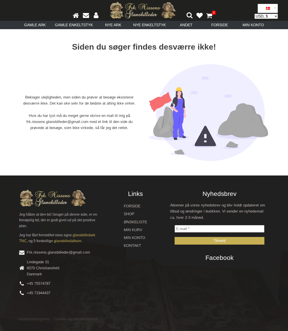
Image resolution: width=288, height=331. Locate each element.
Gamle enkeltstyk (74, 25)
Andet (186, 25)
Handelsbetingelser (34, 319)
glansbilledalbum (67, 241)
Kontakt (132, 245)
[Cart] (211, 16)
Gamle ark (35, 25)
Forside (219, 25)
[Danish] (266, 8)
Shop (129, 214)
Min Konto (253, 25)
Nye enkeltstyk (149, 25)
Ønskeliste (135, 222)
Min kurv (133, 230)
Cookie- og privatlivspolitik (76, 319)
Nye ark (113, 25)
